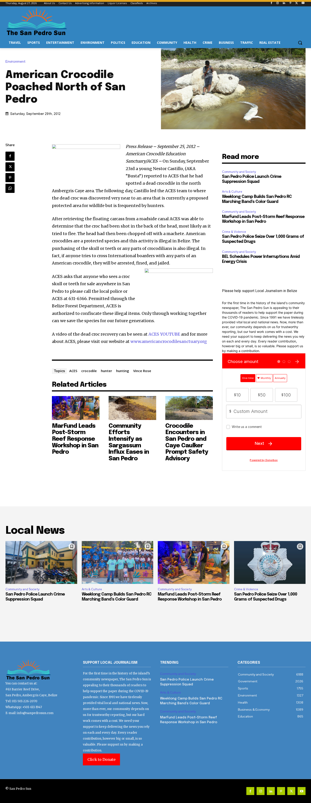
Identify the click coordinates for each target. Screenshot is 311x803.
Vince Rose (142, 370)
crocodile (89, 370)
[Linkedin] (284, 3)
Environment (15, 61)
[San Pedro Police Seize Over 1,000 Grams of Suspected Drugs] (270, 562)
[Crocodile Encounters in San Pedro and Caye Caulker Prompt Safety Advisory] (189, 408)
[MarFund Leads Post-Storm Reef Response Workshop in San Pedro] (75, 408)
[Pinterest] (290, 3)
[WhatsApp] (10, 188)
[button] (300, 42)
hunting (122, 370)
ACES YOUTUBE (164, 334)
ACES (73, 370)
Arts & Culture (232, 192)
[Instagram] (277, 3)
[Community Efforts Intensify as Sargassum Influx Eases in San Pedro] (132, 408)
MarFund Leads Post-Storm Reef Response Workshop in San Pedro (75, 439)
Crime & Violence (234, 232)
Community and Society (239, 172)
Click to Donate (101, 759)
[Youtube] (303, 3)
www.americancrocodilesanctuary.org (168, 341)
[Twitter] (296, 3)
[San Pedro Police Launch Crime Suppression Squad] (41, 562)
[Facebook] (271, 3)
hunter (106, 370)
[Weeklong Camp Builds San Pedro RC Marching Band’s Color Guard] (117, 562)
